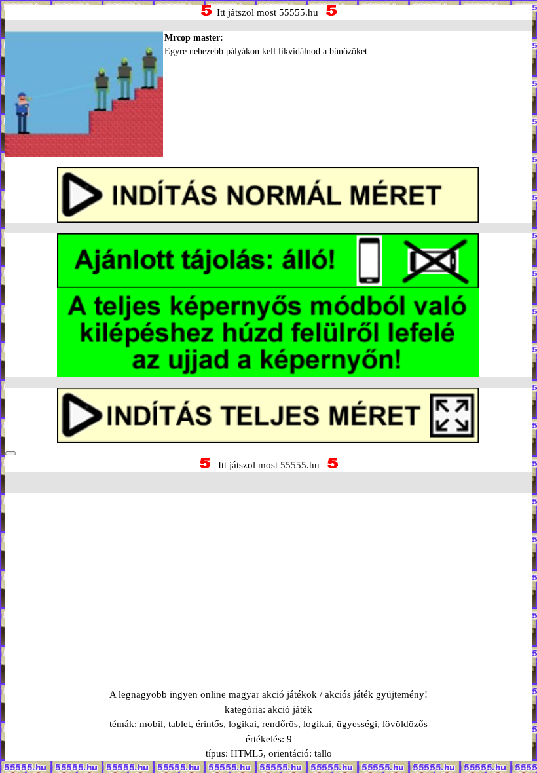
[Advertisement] (268, 574)
